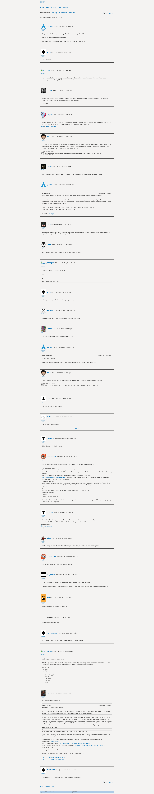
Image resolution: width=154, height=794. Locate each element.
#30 (75, 770)
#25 (70, 598)
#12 (70, 292)
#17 (70, 398)
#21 (73, 512)
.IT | (79, 428)
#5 (72, 114)
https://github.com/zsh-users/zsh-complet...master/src (90, 745)
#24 (76, 574)
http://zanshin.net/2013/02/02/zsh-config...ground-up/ (74, 743)
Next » (111, 13)
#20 (77, 456)
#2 (70, 52)
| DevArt (75, 428)
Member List (68, 792)
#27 (77, 633)
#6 (71, 137)
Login (59, 7)
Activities (53, 7)
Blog (42, 126)
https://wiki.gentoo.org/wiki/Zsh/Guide (53, 759)
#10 (71, 244)
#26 (69, 617)
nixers (43, 2)
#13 (74, 310)
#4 (72, 90)
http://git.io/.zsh (55, 741)
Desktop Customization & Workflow (63, 13)
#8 (73, 184)
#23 (77, 556)
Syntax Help (44, 792)
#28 (72, 651)
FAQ (50, 792)
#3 (70, 70)
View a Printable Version (47, 786)
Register (65, 7)
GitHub (47, 126)
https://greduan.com (47, 526)
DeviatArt (53, 126)
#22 (71, 538)
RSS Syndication (78, 792)
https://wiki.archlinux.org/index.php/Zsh (54, 757)
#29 (70, 693)
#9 (70, 224)
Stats (62, 792)
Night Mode (56, 792)
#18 (71, 417)
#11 (75, 263)
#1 (73, 26)
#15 (73, 347)
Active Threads (44, 7)
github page (51, 213)
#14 (72, 329)
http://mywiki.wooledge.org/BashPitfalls (53, 477)
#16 (71, 373)
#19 (75, 438)
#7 (70, 166)
